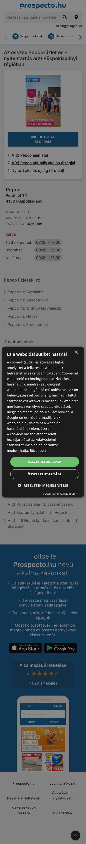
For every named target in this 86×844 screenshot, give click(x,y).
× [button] (76, 352)
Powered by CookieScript (61, 493)
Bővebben (38, 450)
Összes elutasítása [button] (44, 474)
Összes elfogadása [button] (44, 461)
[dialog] (43, 422)
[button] (43, 485)
